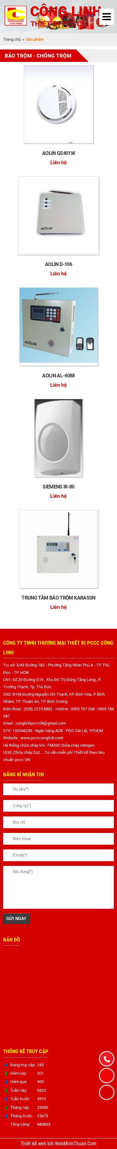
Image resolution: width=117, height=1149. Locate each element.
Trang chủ (12, 39)
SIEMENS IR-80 (58, 487)
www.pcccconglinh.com (42, 738)
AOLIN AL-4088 (58, 376)
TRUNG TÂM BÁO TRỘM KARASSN (58, 598)
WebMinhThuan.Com (75, 1144)
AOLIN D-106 (58, 264)
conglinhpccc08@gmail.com (41, 723)
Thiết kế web (34, 1144)
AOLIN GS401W (58, 153)
